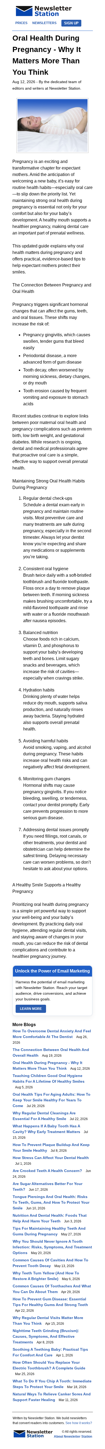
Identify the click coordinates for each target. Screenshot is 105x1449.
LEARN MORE (31, 1009)
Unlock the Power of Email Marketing (52, 971)
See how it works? (78, 1423)
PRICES (21, 23)
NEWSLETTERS (44, 23)
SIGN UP (71, 23)
